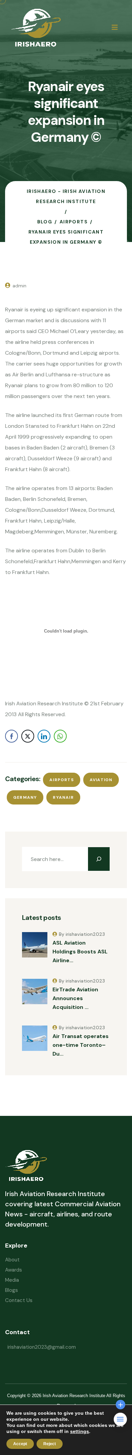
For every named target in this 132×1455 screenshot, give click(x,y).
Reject (49, 1443)
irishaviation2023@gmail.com (41, 1347)
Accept (20, 1443)
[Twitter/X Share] (27, 736)
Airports (61, 779)
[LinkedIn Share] (44, 736)
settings (79, 1431)
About (12, 1259)
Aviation (101, 779)
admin (19, 286)
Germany (25, 797)
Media (12, 1280)
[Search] (99, 859)
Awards (13, 1269)
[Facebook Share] (11, 736)
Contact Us (18, 1300)
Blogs (11, 1290)
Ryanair (63, 797)
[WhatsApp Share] (60, 736)
